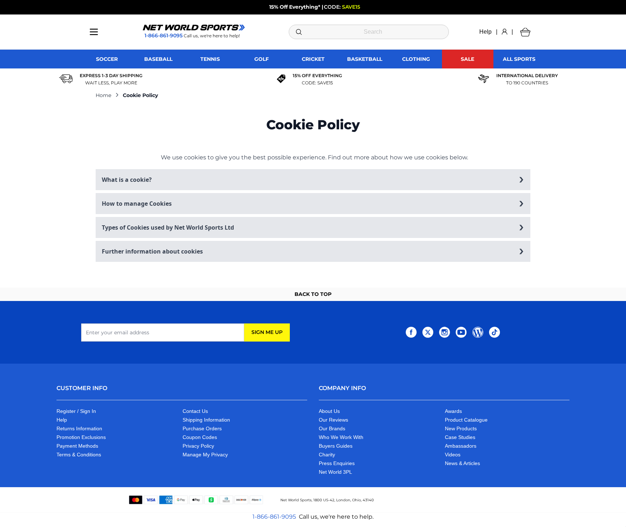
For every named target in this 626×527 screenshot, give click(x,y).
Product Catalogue (466, 420)
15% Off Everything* (294, 7)
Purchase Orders (202, 428)
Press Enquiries (337, 463)
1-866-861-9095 (274, 516)
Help (485, 32)
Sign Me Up (267, 332)
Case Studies (460, 437)
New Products (461, 428)
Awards (453, 411)
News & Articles (462, 463)
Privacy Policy (198, 446)
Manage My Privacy (205, 454)
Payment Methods (77, 446)
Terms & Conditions (79, 454)
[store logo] (194, 27)
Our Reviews (333, 420)
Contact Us (195, 411)
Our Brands (332, 428)
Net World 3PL (335, 472)
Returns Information (79, 428)
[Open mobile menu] (93, 31)
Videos (452, 454)
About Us (329, 411)
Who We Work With (341, 437)
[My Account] (504, 32)
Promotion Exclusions (81, 437)
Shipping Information (206, 420)
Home (103, 95)
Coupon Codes (200, 437)
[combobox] (369, 32)
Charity (327, 454)
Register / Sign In (76, 411)
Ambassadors (460, 446)
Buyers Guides (335, 446)
